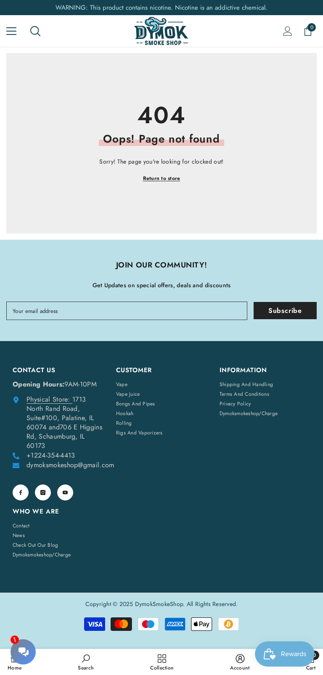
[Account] (287, 31)
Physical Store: (48, 399)
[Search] (35, 31)
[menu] (11, 31)
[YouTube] (65, 492)
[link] (86, 662)
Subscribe (285, 310)
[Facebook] (21, 492)
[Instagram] (43, 492)
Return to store (161, 178)
